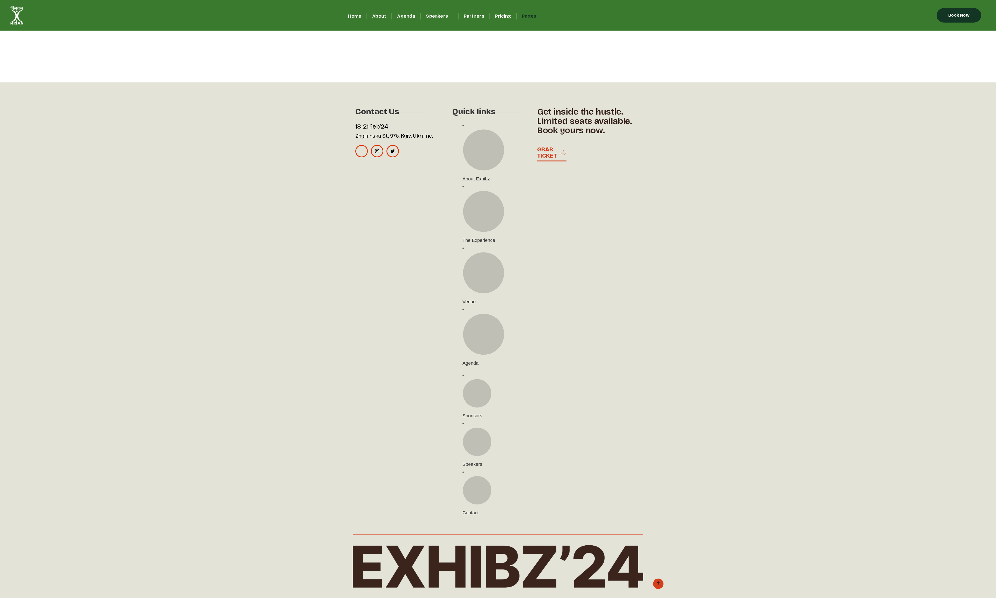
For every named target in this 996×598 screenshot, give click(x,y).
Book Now (959, 15)
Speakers (437, 16)
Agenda (406, 16)
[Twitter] (392, 151)
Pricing (503, 16)
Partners (474, 16)
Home (354, 16)
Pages (529, 16)
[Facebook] (361, 151)
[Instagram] (377, 151)
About (379, 16)
